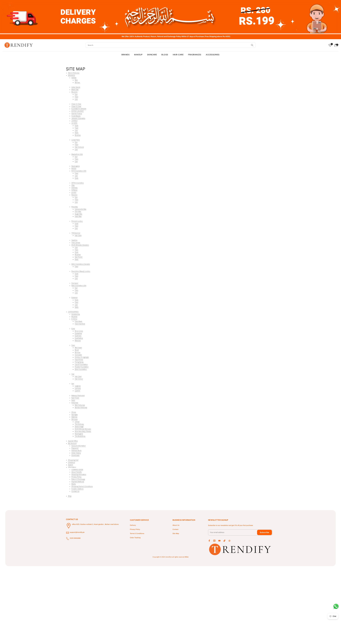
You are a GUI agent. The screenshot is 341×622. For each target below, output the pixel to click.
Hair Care (78, 235)
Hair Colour (79, 379)
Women (77, 82)
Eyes (76, 126)
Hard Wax (78, 216)
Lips (76, 99)
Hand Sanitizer (80, 324)
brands (125, 54)
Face (76, 97)
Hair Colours (79, 147)
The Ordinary (79, 424)
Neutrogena (75, 166)
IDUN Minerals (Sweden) (80, 245)
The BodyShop (80, 436)
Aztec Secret (75, 87)
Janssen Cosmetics (78, 118)
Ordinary (74, 188)
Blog (69, 496)
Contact (175, 529)
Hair (72, 374)
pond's (73, 192)
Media (73, 484)
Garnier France (76, 114)
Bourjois (74, 92)
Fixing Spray (79, 362)
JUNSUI (74, 121)
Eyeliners (78, 336)
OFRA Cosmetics (77, 183)
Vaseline (74, 240)
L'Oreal (77, 422)
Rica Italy (74, 207)
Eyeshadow (79, 338)
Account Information (78, 446)
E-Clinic (74, 319)
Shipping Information (78, 474)
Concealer (78, 355)
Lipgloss (78, 386)
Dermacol (74, 283)
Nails (76, 133)
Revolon (74, 195)
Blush (77, 350)
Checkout (71, 462)
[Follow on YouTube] (219, 540)
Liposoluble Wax (80, 209)
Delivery (133, 525)
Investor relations (77, 489)
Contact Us (75, 491)
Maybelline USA (77, 154)
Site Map (175, 533)
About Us (175, 525)
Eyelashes (78, 333)
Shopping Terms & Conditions (82, 486)
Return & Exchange (78, 479)
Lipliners (78, 388)
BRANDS (71, 75)
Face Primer (79, 360)
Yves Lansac (75, 243)
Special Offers (73, 441)
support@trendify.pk (77, 532)
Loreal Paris (75, 140)
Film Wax (78, 211)
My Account (72, 443)
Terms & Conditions (137, 533)
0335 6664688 (75, 538)
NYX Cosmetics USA (78, 171)
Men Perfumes (80, 405)
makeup (138, 54)
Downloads (75, 455)
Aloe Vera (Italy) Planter (83, 431)
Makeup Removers (78, 395)
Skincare (74, 419)
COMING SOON (77, 470)
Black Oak (74, 90)
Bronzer (77, 352)
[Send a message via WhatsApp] (336, 606)
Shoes (73, 412)
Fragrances (194, 54)
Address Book (76, 451)
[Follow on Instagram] (214, 540)
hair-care (178, 54)
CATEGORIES (73, 312)
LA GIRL (74, 123)
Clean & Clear (76, 104)
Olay (73, 185)
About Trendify (76, 472)
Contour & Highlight (82, 357)
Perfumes (74, 403)
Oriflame (74, 190)
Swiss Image (79, 427)
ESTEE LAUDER (77, 111)
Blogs (164, 54)
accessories (213, 54)
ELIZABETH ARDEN (78, 109)
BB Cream (78, 348)
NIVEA (73, 168)
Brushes (78, 135)
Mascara (78, 341)
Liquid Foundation (81, 364)
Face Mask (78, 321)
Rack (76, 259)
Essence (74, 297)
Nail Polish (78, 257)
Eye (76, 94)
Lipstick (77, 391)
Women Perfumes (81, 407)
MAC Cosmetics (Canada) (80, 264)
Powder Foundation (82, 367)
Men (76, 80)
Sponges (74, 415)
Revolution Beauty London (80, 271)
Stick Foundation (81, 369)
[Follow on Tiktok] (224, 540)
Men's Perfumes (73, 73)
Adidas (73, 78)
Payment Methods (77, 482)
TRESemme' (75, 233)
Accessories (75, 314)
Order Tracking (135, 538)
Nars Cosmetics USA (78, 285)
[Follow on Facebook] (209, 540)
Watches (74, 417)
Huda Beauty (75, 116)
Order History (76, 453)
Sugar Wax (78, 214)
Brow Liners (79, 331)
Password (74, 448)
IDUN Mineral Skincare (83, 429)
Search (70, 465)
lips (72, 383)
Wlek (186, 557)
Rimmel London (77, 221)
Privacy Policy (76, 477)
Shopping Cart (73, 460)
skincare (152, 54)
